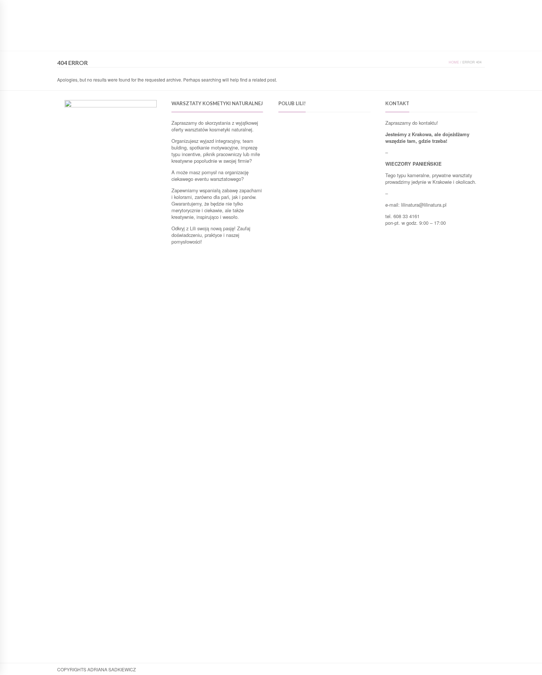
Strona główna (171, 40)
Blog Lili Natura (295, 40)
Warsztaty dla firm (243, 40)
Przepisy (333, 40)
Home (454, 62)
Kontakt (362, 40)
